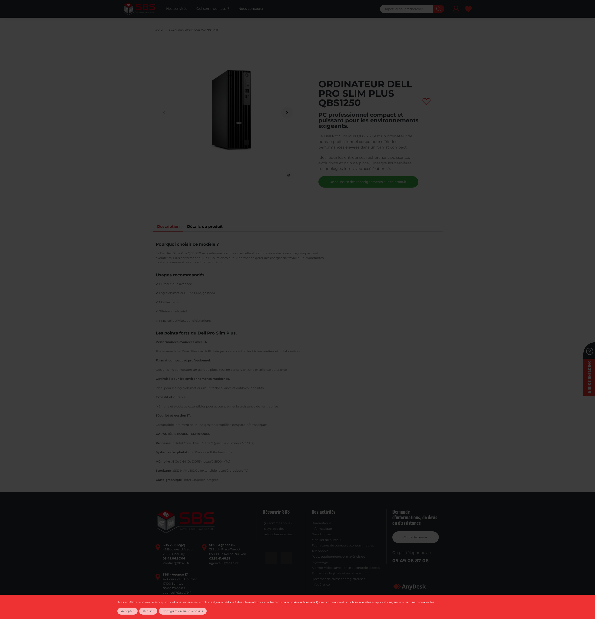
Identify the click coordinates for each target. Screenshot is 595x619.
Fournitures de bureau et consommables (343, 545)
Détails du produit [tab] (205, 226)
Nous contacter (589, 377)
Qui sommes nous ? (277, 523)
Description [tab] (168, 226)
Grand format (322, 534)
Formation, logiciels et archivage (336, 573)
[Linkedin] (286, 558)
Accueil (159, 30)
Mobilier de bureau (326, 540)
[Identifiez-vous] (456, 9)
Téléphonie (320, 551)
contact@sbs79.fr (176, 563)
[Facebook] (271, 558)
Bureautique (321, 523)
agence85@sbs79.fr (223, 563)
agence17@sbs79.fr (177, 592)
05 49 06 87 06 (410, 560)
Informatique (322, 528)
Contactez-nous (415, 537)
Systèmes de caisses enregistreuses (338, 579)
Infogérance (321, 584)
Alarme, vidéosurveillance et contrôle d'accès (346, 567)
